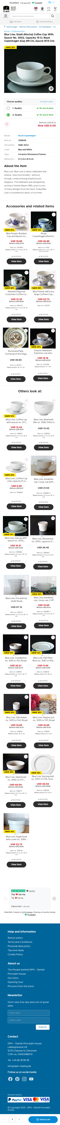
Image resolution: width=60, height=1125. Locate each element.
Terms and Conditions (20, 942)
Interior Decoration (28, 27)
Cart (55, 10)
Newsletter (15, 995)
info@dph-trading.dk (19, 1066)
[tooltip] (16, 235)
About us (14, 963)
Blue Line (5, 26)
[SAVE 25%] (30, 92)
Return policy (15, 938)
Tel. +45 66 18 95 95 (18, 1060)
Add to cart (44, 1120)
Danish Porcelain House (14, 8)
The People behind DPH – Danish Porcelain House (26, 972)
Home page (11, 27)
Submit (43, 1027)
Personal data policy (19, 946)
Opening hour (15, 982)
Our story (13, 978)
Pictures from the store (21, 986)
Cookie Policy (15, 954)
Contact (13, 1036)
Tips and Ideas (16, 950)
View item (16, 261)
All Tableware (45, 27)
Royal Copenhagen (27, 136)
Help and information (22, 931)
